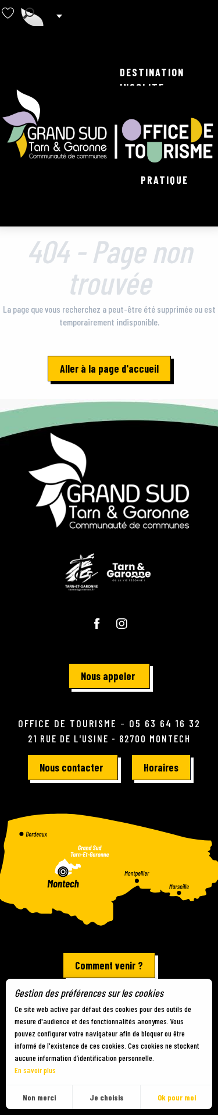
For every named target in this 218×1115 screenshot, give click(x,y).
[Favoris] (9, 13)
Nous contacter (71, 767)
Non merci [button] (39, 1097)
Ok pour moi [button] (177, 1097)
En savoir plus (35, 1070)
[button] (29, 13)
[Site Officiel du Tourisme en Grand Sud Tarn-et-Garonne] (109, 126)
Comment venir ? (109, 965)
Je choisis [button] (107, 1097)
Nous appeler (108, 676)
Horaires (161, 767)
